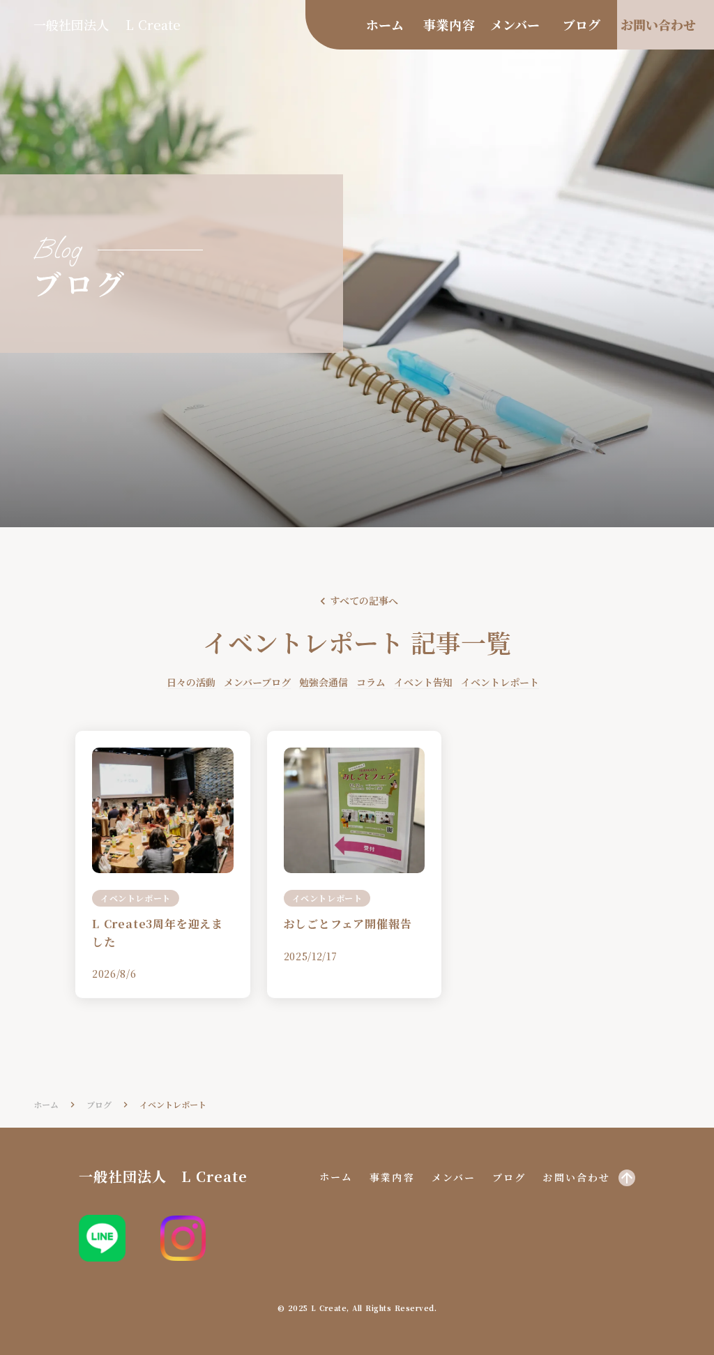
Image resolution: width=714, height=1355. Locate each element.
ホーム (46, 1104)
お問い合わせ (576, 1177)
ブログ (509, 1177)
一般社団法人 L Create (107, 24)
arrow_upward (626, 1177)
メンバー (454, 1177)
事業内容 (392, 1177)
